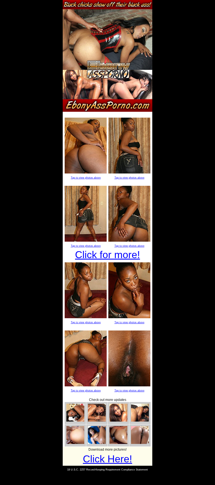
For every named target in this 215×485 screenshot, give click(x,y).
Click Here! (107, 459)
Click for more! (107, 254)
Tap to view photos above (86, 177)
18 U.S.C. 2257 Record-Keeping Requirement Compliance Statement (107, 469)
